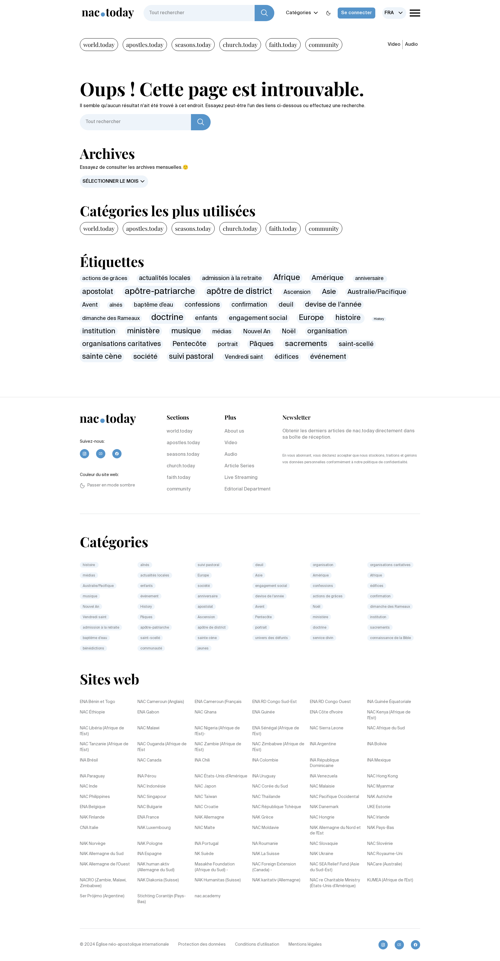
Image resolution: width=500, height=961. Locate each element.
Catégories (298, 13)
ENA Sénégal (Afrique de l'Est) (275, 731)
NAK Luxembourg (154, 828)
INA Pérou (146, 776)
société (145, 356)
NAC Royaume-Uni (384, 854)
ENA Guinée (263, 712)
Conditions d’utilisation (257, 944)
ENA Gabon (148, 712)
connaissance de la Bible (390, 638)
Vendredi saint (244, 357)
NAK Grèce (262, 817)
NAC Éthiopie (92, 712)
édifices (287, 357)
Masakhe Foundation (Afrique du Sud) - (215, 867)
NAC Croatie (206, 807)
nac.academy (207, 896)
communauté (151, 648)
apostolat (97, 292)
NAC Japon (205, 786)
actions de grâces (104, 278)
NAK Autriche (379, 797)
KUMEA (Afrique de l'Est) (390, 880)
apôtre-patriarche (160, 291)
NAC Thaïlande (266, 797)
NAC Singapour (151, 797)
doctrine (167, 318)
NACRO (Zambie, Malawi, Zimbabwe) (103, 883)
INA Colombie (265, 760)
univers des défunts (271, 638)
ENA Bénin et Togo (97, 702)
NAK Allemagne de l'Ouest (105, 864)
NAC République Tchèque (276, 807)
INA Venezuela (323, 776)
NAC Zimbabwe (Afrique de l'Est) (278, 747)
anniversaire (370, 278)
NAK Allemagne (209, 817)
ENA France (148, 817)
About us (234, 431)
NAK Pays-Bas (380, 828)
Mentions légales (305, 944)
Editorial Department (248, 489)
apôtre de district (239, 292)
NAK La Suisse (266, 854)
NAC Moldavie (265, 828)
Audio (411, 44)
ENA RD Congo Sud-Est (274, 702)
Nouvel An (256, 332)
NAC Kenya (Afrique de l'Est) (389, 715)
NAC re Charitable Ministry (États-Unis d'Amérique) (335, 883)
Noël (289, 331)
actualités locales (164, 278)
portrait (228, 344)
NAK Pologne (150, 844)
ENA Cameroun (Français (218, 702)
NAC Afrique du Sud (386, 728)
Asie (329, 291)
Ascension (297, 292)
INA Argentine (323, 744)
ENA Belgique (93, 807)
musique (186, 331)
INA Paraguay (92, 776)
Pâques (261, 344)
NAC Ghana (205, 712)
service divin (323, 638)
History (379, 319)
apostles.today (144, 44)
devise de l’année (333, 304)
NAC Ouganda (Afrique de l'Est (162, 747)
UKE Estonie (379, 807)
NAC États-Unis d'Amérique (221, 776)
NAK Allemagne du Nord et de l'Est (335, 831)
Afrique (286, 278)
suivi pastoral (191, 356)
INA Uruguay (263, 776)
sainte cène (102, 356)
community (324, 44)
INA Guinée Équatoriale (389, 702)
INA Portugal (206, 844)
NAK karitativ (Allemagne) (276, 880)
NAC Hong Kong (382, 776)
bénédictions (93, 648)
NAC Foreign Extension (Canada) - (274, 867)
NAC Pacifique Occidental (334, 797)
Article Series (239, 466)
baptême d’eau (153, 305)
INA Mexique (379, 760)
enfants (206, 318)
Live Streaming (241, 477)
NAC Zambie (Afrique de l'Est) (218, 747)
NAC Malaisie (322, 786)
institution (98, 331)
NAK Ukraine (321, 854)
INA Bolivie (377, 744)
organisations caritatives (121, 344)
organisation (327, 331)
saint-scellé (356, 344)
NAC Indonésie (151, 786)
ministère (143, 331)
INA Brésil (89, 760)
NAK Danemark (324, 807)
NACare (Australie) (384, 864)
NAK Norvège (93, 844)
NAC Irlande (378, 817)
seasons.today (193, 44)
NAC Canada (149, 760)
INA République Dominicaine (324, 763)
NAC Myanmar (380, 786)
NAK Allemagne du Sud (102, 854)
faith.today (283, 44)
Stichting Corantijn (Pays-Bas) (161, 899)
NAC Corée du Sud (270, 786)
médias (221, 331)
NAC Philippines (95, 797)
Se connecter (356, 13)
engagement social (258, 318)
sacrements (306, 344)
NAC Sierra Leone (326, 728)
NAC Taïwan (206, 797)
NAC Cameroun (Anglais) (160, 702)
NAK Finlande (92, 817)
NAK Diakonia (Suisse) (158, 880)
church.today (240, 44)
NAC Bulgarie (149, 807)
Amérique (327, 277)
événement (328, 357)
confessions (202, 305)
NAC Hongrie (322, 817)
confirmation (249, 305)
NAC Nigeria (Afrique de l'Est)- (217, 731)
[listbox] (394, 13)
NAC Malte (205, 828)
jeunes (203, 648)
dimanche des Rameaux (111, 318)
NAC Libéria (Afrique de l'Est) (102, 731)
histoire (348, 318)
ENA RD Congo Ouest (330, 702)
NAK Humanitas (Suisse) (218, 880)
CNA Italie (89, 828)
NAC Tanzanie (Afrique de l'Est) (104, 747)
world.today (99, 44)
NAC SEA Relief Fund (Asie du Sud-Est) (334, 867)
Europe (311, 318)
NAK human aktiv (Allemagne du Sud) (155, 867)
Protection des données (202, 944)
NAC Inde (89, 786)
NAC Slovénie (380, 844)
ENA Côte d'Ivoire (326, 712)
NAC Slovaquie (324, 844)
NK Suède (204, 854)
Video (394, 44)
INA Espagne (149, 854)
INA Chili (202, 760)
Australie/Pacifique (377, 292)
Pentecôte (189, 344)
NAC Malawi (148, 728)
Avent (90, 305)
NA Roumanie (265, 844)
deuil (286, 305)
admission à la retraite (232, 278)
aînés (115, 305)
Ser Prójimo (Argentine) (102, 896)
